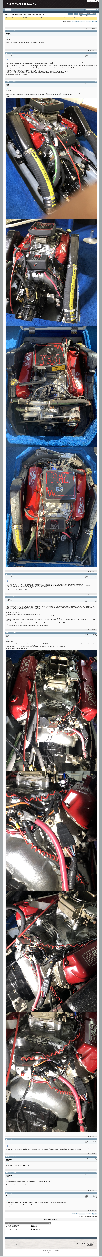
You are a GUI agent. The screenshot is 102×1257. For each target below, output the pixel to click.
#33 (96, 81)
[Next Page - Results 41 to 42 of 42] (93, 21)
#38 (96, 1156)
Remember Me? (85, 15)
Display (93, 28)
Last (95, 21)
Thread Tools (88, 28)
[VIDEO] (33, 1229)
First (82, 21)
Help (76, 13)
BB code (32, 1225)
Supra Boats (14, 14)
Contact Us (85, 1238)
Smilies (32, 1226)
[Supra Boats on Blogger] (97, 1)
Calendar (14, 11)
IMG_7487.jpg (46, 1181)
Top (96, 1216)
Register (71, 13)
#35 (96, 596)
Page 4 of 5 (76, 21)
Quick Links (33, 11)
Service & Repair (22, 14)
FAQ (11, 11)
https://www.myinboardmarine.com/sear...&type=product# (47, 585)
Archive (92, 1238)
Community (19, 11)
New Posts (7, 11)
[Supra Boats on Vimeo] (93, 1)
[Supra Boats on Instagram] (95, 1)
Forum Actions (26, 11)
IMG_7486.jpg (26, 1165)
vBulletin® (51, 1252)
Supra (89, 1238)
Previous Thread (47, 1219)
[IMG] (32, 1228)
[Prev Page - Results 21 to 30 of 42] (84, 21)
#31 (96, 30)
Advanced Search (93, 11)
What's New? (15, 9)
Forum (8, 9)
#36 (96, 632)
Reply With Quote (93, 50)
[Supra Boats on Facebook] (88, 1)
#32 (96, 52)
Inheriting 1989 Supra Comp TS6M (17, 25)
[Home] (21, 4)
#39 (96, 1172)
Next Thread (55, 1219)
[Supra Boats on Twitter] (90, 1)
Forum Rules (33, 1233)
